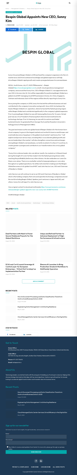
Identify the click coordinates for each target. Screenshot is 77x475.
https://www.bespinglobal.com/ (24, 88)
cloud (13, 203)
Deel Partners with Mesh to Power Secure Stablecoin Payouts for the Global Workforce (19, 236)
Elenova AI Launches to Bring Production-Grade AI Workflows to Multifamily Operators (54, 266)
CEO (8, 203)
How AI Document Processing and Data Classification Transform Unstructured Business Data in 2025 (40, 298)
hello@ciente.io (17, 362)
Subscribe (35, 467)
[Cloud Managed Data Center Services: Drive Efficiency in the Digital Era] (11, 319)
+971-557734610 (18, 359)
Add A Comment (38, 281)
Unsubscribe (46, 467)
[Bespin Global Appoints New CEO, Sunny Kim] (38, 52)
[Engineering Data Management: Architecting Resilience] (11, 309)
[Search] (69, 3)
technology (36, 203)
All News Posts (59, 467)
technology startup (48, 203)
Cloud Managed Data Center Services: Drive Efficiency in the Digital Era (42, 317)
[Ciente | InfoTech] (38, 3)
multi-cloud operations (24, 203)
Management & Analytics (13, 12)
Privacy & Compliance (20, 467)
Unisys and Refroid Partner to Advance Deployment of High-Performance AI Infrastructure (52, 236)
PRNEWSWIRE (10, 25)
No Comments (44, 25)
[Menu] (8, 3)
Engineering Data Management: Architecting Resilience (37, 307)
